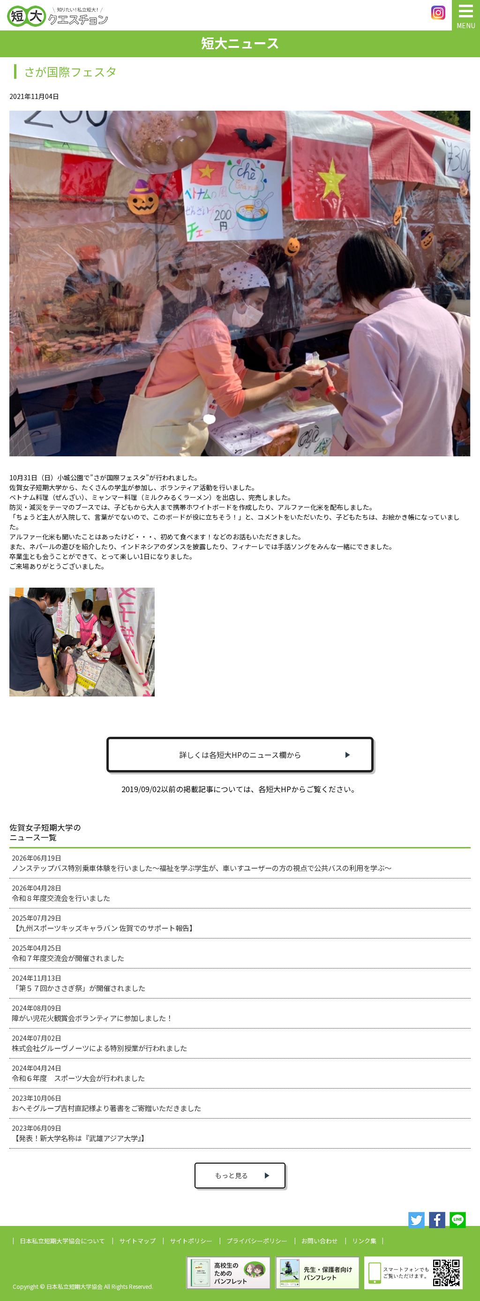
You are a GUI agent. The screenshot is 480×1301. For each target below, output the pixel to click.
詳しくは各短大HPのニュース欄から (240, 754)
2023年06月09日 (80, 1133)
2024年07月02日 (99, 1043)
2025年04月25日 (68, 953)
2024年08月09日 (92, 1013)
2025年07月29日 (104, 923)
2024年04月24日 (78, 1073)
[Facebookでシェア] (437, 1220)
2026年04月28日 (61, 893)
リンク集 (364, 1241)
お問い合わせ (319, 1241)
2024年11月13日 (78, 983)
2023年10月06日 (106, 1103)
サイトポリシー (191, 1241)
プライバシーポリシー (256, 1241)
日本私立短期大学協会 (62, 1241)
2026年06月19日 (201, 863)
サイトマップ (137, 1241)
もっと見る (231, 1175)
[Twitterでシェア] (416, 1220)
